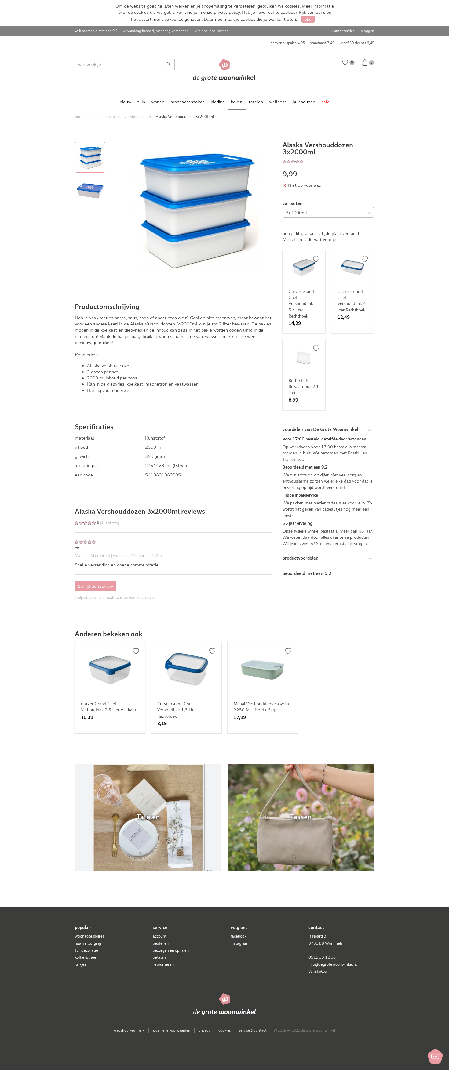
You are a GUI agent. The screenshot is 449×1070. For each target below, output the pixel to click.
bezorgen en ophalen (171, 950)
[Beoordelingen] (328, 161)
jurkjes (80, 964)
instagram (239, 943)
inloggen (367, 31)
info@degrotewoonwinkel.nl (332, 964)
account (159, 936)
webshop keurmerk (129, 1030)
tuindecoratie (86, 950)
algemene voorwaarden (171, 1030)
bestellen (161, 943)
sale (325, 102)
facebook (238, 936)
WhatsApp (317, 971)
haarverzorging (88, 943)
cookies (224, 1030)
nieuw (125, 102)
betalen (159, 957)
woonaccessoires (89, 936)
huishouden (304, 102)
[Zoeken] (169, 64)
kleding (218, 102)
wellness (278, 102)
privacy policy (227, 12)
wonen (157, 102)
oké (308, 19)
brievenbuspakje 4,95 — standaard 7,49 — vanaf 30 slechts (322, 43)
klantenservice (343, 31)
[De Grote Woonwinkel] (224, 70)
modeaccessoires (187, 102)
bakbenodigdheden (183, 19)
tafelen (256, 102)
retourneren (163, 964)
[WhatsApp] (435, 1056)
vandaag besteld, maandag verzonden (158, 31)
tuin (141, 102)
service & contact (253, 1030)
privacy (204, 1030)
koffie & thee (85, 957)
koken (237, 102)
